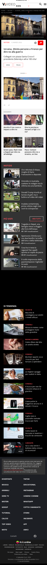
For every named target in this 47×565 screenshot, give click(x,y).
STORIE (26, 513)
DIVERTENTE (7, 479)
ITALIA (18, 65)
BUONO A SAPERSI (32, 339)
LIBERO (5, 545)
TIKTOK (27, 479)
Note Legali (19, 552)
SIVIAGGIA (31, 547)
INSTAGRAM (29, 490)
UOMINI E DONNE (31, 496)
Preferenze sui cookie (20, 554)
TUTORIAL (6, 513)
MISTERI (5, 501)
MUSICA (5, 485)
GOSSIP (5, 507)
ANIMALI (5, 490)
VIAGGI (27, 369)
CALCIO (5, 518)
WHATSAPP (28, 501)
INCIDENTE (28, 518)
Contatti (13, 536)
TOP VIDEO (6, 524)
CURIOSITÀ (29, 443)
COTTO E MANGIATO (32, 507)
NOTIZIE (9, 10)
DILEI (25, 547)
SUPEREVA (28, 549)
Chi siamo (10, 552)
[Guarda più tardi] (35, 42)
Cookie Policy (35, 552)
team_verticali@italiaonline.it (13, 470)
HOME (3, 10)
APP (25, 524)
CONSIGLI (28, 325)
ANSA (8, 65)
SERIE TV (5, 496)
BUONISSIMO (20, 549)
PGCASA (41, 545)
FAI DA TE (28, 310)
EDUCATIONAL (30, 485)
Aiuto (31, 554)
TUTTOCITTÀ (19, 547)
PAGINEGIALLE (19, 545)
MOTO (4, 530)
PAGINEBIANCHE (9, 547)
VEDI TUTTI (36, 219)
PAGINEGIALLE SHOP (31, 545)
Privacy (27, 552)
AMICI (26, 530)
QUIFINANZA (39, 547)
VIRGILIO (11, 545)
